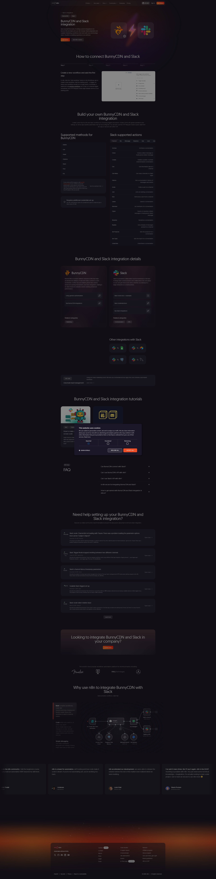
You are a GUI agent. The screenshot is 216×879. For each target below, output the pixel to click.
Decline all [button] (115, 450)
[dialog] (108, 439)
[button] (84, 450)
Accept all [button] (130, 450)
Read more (87, 437)
